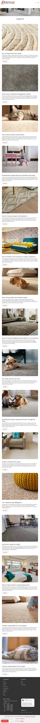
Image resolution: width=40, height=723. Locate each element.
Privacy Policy (27, 716)
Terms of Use (32, 716)
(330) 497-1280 (7, 703)
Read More (5, 61)
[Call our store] (10, 721)
